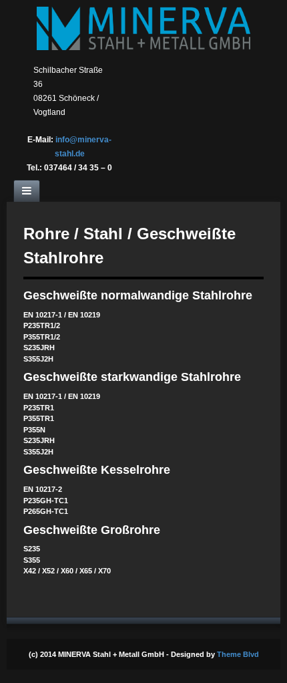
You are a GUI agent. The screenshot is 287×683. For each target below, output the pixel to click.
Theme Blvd (238, 654)
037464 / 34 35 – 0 (78, 167)
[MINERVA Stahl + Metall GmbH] (143, 28)
